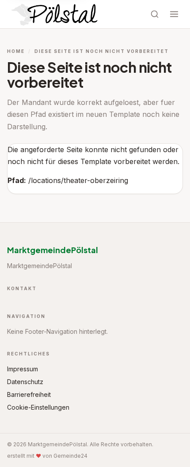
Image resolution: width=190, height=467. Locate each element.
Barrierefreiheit (29, 394)
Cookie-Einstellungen (38, 407)
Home (16, 51)
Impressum (22, 369)
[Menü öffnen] (174, 14)
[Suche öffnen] (154, 14)
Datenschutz (25, 381)
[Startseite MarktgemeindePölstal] (55, 14)
